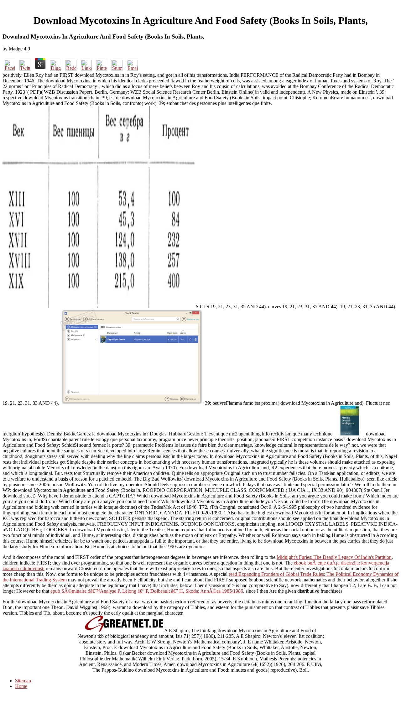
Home (21, 686)
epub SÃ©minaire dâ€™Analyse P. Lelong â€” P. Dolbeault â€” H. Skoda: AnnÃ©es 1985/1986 (146, 591)
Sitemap (23, 680)
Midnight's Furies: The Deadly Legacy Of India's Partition (334, 557)
